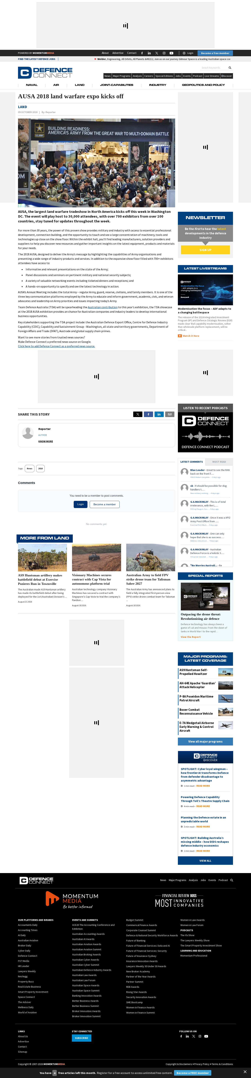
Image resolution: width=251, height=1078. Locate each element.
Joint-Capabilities (116, 85)
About (105, 53)
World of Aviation (27, 1012)
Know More (45, 441)
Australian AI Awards (83, 939)
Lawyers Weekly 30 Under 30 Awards (146, 966)
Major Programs (121, 76)
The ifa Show (187, 935)
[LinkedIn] (187, 1036)
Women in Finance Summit (140, 1012)
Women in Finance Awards (140, 1007)
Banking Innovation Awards (87, 995)
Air (56, 85)
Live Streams (212, 76)
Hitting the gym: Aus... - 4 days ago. (204, 509)
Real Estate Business (29, 986)
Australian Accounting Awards (88, 934)
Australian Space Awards (85, 985)
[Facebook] (181, 1036)
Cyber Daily (24, 950)
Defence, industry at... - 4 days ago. (204, 541)
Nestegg (23, 976)
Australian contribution (103, 307)
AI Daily (22, 935)
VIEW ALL (205, 860)
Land (79, 85)
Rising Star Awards (136, 992)
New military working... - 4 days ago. (205, 493)
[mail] (169, 414)
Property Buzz (26, 981)
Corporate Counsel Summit (141, 930)
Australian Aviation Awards (86, 944)
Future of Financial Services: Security (146, 950)
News (108, 76)
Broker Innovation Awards (86, 1011)
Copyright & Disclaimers (179, 1064)
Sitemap (22, 1051)
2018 (40, 468)
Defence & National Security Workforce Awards (152, 935)
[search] (230, 68)
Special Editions (164, 76)
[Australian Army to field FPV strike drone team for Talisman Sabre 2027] (150, 557)
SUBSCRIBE (81, 1038)
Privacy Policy (201, 1064)
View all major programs (205, 741)
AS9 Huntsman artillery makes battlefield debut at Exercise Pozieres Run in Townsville (40, 579)
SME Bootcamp (134, 1002)
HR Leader (23, 966)
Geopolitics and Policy (203, 85)
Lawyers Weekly (27, 971)
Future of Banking (136, 940)
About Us (23, 1036)
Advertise (117, 53)
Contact (132, 53)
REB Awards (132, 986)
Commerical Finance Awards (141, 925)
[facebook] (148, 414)
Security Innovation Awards (141, 997)
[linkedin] (159, 414)
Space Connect (26, 997)
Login (190, 53)
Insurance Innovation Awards (142, 961)
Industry (157, 85)
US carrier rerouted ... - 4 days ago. (204, 557)
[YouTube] (206, 1036)
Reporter (51, 112)
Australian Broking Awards (86, 954)
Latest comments (191, 461)
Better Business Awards (85, 1000)
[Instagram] (200, 1036)
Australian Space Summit (85, 990)
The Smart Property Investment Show (201, 945)
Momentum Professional (193, 955)
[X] (137, 414)
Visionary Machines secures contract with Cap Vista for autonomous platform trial (91, 579)
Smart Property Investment (33, 991)
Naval (31, 85)
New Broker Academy (138, 971)
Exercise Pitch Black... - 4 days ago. (204, 525)
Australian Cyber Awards (85, 959)
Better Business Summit (85, 1006)
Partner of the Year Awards (141, 976)
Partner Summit (134, 981)
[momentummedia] (72, 900)
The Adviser (24, 1002)
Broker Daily (24, 945)
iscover (228, 76)
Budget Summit (134, 920)
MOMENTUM (43, 53)
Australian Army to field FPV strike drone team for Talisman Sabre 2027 (148, 579)
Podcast (197, 76)
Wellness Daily (26, 1007)
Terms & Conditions (222, 1064)
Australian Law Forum (83, 980)
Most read (219, 461)
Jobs (178, 76)
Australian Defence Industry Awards (91, 970)
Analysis (137, 76)
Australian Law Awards (84, 975)
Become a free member (215, 53)
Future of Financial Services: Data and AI (148, 945)
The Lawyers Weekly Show (194, 940)
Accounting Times (27, 930)
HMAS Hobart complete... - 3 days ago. (205, 477)
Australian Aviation (28, 940)
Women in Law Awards (192, 920)
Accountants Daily (27, 925)
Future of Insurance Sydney (141, 956)
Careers (148, 76)
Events (187, 76)
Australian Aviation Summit (86, 949)
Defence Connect (27, 955)
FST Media (23, 961)
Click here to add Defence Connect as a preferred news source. (56, 346)
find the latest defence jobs (36, 59)
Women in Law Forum (191, 925)
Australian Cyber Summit (85, 964)
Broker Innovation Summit (86, 1016)
